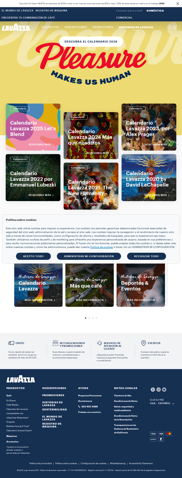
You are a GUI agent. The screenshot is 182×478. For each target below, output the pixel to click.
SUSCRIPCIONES (54, 388)
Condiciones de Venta (125, 401)
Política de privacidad (41, 463)
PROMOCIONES (53, 395)
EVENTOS (154, 343)
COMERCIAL (124, 18)
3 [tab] (93, 318)
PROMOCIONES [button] (103, 27)
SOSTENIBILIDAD (54, 409)
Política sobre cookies (66, 463)
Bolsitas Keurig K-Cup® (17, 426)
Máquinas (11, 436)
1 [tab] (85, 318)
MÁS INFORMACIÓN (39, 300)
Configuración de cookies (93, 463)
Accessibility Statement (141, 463)
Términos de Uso (123, 396)
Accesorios (12, 442)
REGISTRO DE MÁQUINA (52, 10)
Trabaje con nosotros (89, 412)
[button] (178, 3)
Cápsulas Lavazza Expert (19, 430)
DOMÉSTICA (155, 10)
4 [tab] (96, 318)
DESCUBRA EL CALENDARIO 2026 (91, 41)
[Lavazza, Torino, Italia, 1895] (16, 27)
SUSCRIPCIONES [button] (76, 27)
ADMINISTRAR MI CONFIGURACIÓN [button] (89, 256)
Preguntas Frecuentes (89, 396)
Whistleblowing (117, 463)
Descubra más (40, 144)
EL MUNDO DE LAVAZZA (18, 10)
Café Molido (12, 405)
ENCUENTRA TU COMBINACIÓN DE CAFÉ (28, 18)
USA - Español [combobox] (160, 403)
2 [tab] (89, 318)
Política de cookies (101, 247)
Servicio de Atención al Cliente (113, 346)
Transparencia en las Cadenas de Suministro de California (126, 429)
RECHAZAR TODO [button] (146, 256)
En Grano (11, 401)
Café (8, 396)
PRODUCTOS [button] (50, 27)
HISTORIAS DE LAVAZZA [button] (136, 27)
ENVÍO (20, 343)
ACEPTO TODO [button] (33, 256)
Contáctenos (85, 401)
